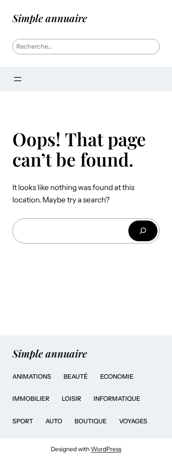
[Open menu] (17, 79)
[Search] (142, 230)
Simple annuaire (49, 18)
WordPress (106, 448)
